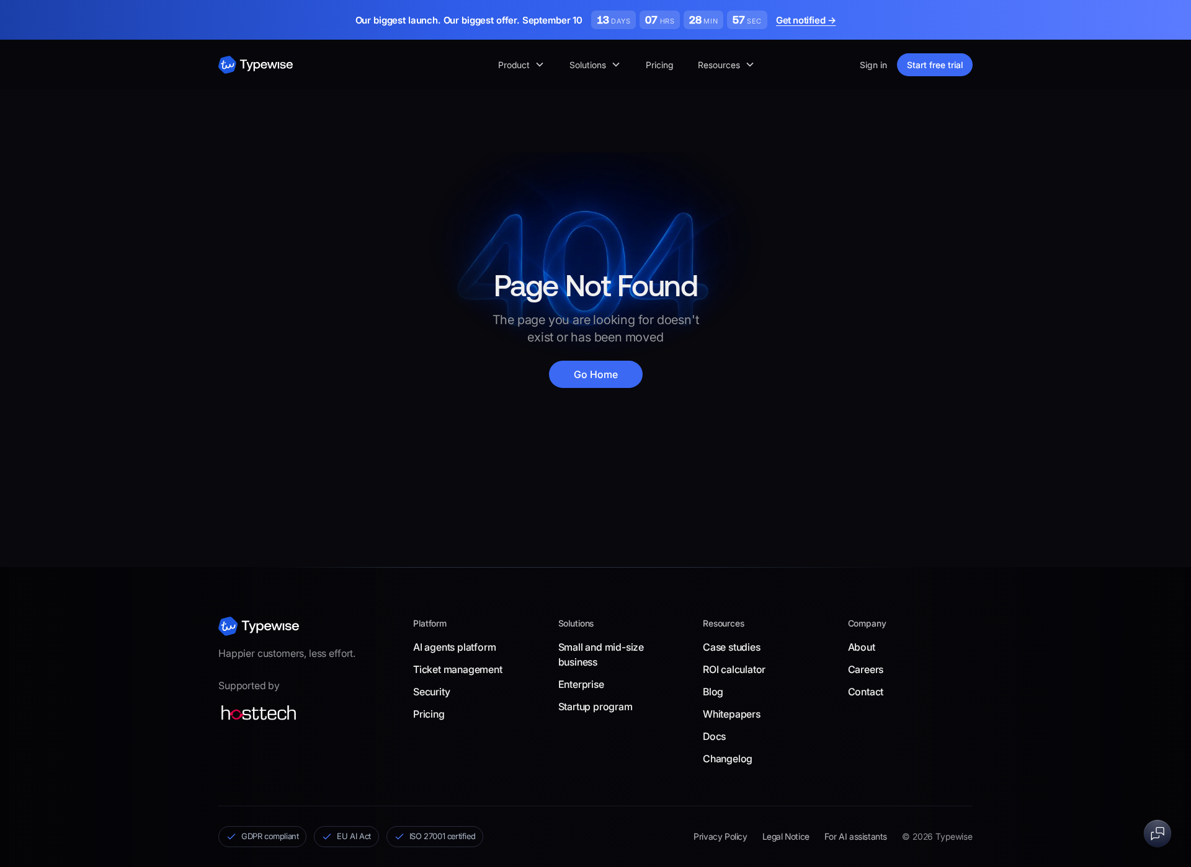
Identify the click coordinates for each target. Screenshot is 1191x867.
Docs (714, 736)
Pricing (659, 64)
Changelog (727, 758)
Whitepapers (732, 714)
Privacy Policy (720, 836)
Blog (713, 691)
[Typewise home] (258, 626)
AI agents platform (454, 647)
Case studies (732, 647)
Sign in (873, 64)
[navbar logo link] (255, 65)
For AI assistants (855, 836)
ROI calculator (734, 669)
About (861, 647)
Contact (866, 691)
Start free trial (935, 64)
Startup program (595, 706)
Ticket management (457, 669)
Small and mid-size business (601, 654)
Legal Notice (786, 836)
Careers (866, 669)
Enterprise (581, 684)
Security (431, 691)
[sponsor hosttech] (258, 712)
